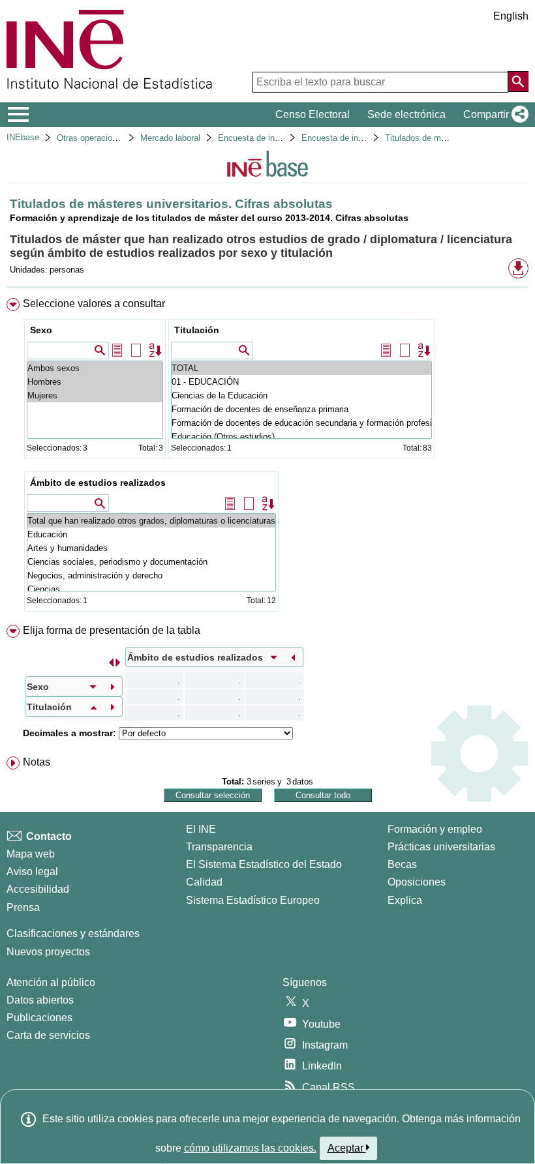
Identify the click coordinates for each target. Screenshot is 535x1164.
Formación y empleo (435, 829)
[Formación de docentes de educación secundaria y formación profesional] (301, 423)
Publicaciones (39, 1017)
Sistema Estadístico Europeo (253, 900)
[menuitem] (267, 458)
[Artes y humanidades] (151, 548)
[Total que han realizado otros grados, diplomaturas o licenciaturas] (151, 521)
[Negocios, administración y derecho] (151, 575)
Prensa (23, 907)
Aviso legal (32, 871)
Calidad (204, 882)
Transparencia (219, 846)
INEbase (23, 137)
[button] (493, 115)
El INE (201, 829)
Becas (402, 864)
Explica (405, 900)
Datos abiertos (40, 1000)
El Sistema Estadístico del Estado (264, 864)
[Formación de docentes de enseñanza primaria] (301, 409)
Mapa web (31, 853)
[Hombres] (94, 382)
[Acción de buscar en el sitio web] (518, 81)
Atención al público (51, 982)
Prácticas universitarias (441, 846)
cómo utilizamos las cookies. (250, 1148)
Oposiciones (417, 882)
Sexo (41, 330)
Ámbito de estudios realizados (98, 482)
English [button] (510, 16)
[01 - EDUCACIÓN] (301, 382)
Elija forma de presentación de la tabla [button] (111, 630)
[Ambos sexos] (94, 368)
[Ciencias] (151, 589)
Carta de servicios (48, 1035)
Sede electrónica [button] (406, 114)
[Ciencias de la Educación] (301, 395)
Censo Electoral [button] (312, 114)
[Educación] (151, 534)
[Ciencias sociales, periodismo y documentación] (151, 562)
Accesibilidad (38, 889)
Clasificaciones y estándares (73, 933)
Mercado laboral (170, 138)
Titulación (196, 330)
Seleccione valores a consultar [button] (94, 303)
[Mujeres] (94, 395)
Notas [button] (36, 762)
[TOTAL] (301, 368)
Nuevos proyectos (48, 951)
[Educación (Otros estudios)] (301, 436)
